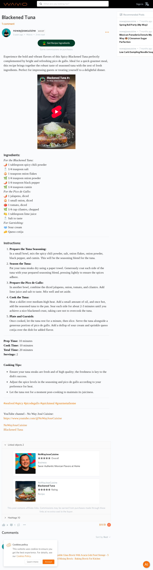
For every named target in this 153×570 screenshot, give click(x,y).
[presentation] (127, 21)
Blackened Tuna (46, 485)
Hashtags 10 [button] (14, 517)
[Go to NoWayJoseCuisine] (25, 463)
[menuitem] (140, 4)
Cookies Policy (23, 556)
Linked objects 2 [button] (16, 444)
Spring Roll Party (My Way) (133, 24)
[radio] (39, 458)
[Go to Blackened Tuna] (25, 491)
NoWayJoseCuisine (48, 454)
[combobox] (73, 2)
